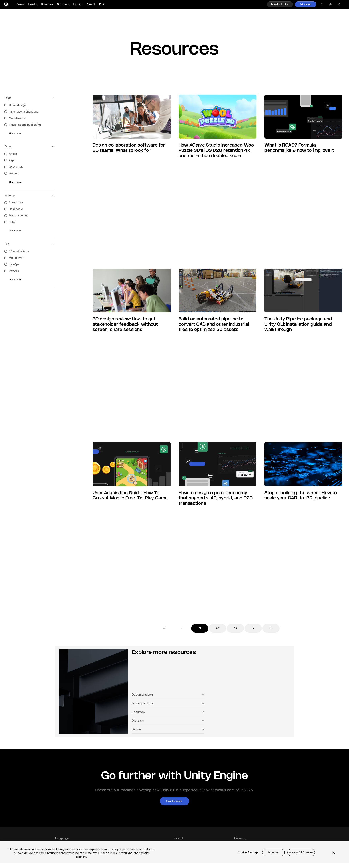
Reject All (273, 852)
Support (91, 4)
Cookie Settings (248, 852)
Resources (47, 4)
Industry (32, 4)
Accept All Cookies (301, 852)
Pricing (102, 4)
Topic (7, 97)
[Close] (334, 853)
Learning (77, 4)
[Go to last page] (271, 628)
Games (20, 4)
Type (7, 146)
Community (63, 4)
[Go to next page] (253, 628)
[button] (280, 4)
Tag (6, 244)
